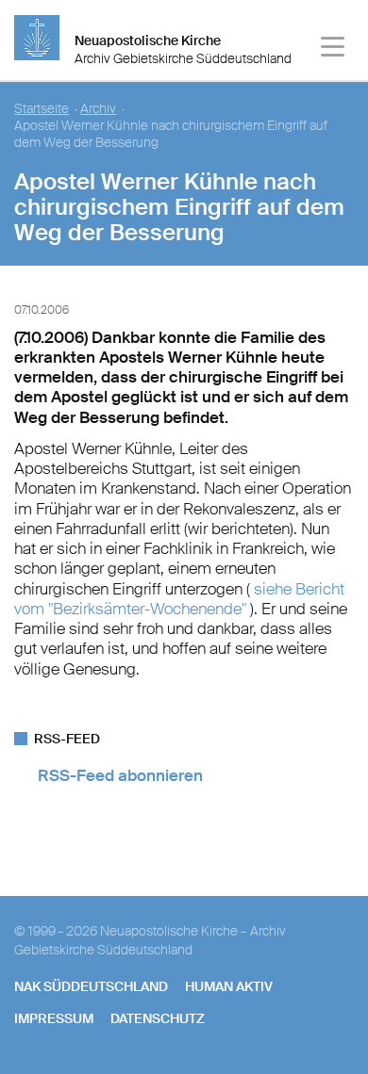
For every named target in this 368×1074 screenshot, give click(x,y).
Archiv (98, 109)
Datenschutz (157, 1018)
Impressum (53, 1018)
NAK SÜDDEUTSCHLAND (91, 986)
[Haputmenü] (333, 49)
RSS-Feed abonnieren (120, 775)
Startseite (41, 109)
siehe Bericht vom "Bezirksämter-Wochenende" (179, 598)
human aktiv (229, 986)
